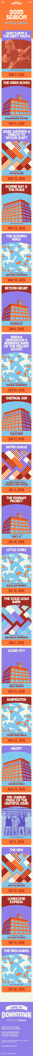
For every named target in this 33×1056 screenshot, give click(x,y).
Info (30, 2)
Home (3, 2)
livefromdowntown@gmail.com (9, 1046)
